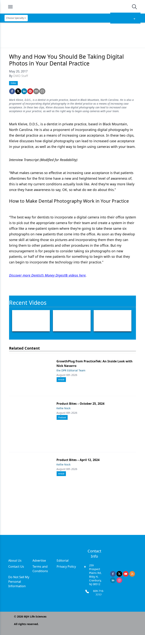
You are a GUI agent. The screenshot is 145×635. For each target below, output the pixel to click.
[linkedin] (24, 91)
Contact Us (16, 566)
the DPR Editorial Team (70, 370)
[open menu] (10, 7)
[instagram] (119, 580)
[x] (119, 574)
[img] (72, 7)
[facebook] (12, 91)
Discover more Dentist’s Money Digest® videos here (47, 275)
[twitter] (18, 91)
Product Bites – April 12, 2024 (77, 460)
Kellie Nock (63, 408)
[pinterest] (30, 91)
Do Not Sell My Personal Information (18, 581)
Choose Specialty (15, 18)
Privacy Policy (66, 566)
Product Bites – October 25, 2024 (80, 404)
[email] (36, 91)
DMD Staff (20, 76)
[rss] (132, 574)
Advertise (39, 560)
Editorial (63, 560)
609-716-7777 (98, 592)
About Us (15, 560)
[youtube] (126, 574)
